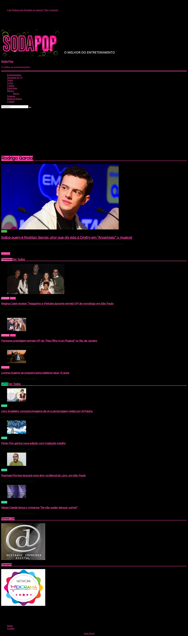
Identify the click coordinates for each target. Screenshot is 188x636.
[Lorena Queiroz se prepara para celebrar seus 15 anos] (16, 362)
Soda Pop (7, 61)
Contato (10, 101)
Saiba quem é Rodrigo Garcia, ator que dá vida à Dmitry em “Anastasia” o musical (66, 237)
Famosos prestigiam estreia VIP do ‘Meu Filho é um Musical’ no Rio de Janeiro (49, 340)
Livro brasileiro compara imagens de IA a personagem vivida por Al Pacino (47, 411)
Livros (10, 83)
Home (13, 298)
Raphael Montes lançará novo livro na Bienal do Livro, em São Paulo (43, 475)
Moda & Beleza (14, 99)
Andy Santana (54, 243)
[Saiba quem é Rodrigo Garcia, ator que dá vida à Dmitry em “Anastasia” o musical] (60, 228)
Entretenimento (14, 75)
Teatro (10, 80)
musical (98, 243)
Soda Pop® (89, 633)
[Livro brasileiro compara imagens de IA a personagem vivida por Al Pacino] (16, 400)
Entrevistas (12, 88)
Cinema (10, 85)
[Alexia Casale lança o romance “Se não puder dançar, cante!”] (16, 497)
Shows (16, 93)
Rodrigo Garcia (110, 243)
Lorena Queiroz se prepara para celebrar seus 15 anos (35, 373)
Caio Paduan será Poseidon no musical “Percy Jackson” (33, 10)
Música (10, 91)
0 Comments (78, 243)
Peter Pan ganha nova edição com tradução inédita (33, 443)
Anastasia (89, 243)
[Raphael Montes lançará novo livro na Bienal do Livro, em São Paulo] (16, 465)
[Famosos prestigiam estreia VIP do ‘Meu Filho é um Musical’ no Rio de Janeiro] (16, 330)
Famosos (11, 96)
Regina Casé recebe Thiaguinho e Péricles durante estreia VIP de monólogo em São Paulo (57, 303)
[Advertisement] (94, 130)
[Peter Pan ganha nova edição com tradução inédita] (16, 433)
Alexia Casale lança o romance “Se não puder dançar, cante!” (39, 507)
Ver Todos (18, 259)
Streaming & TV (15, 77)
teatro (121, 243)
